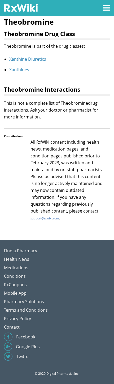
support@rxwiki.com (44, 218)
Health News (16, 259)
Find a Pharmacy (20, 251)
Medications (16, 268)
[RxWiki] (21, 7)
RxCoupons (15, 285)
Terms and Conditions (26, 310)
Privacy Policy (17, 318)
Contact (12, 327)
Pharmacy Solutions (24, 301)
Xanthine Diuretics (27, 59)
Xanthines (19, 70)
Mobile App (15, 293)
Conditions (15, 276)
